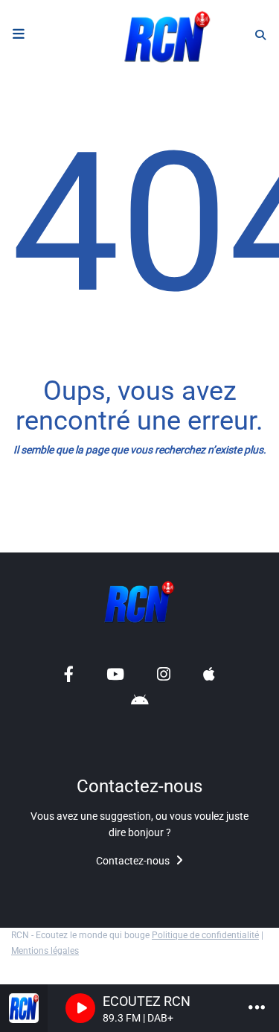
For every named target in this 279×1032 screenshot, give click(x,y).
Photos (37, 511)
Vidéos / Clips (55, 543)
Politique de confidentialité (205, 935)
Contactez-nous (134, 861)
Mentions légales (45, 951)
